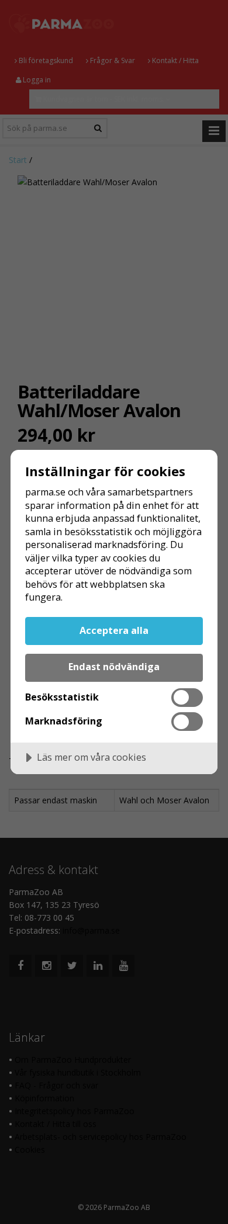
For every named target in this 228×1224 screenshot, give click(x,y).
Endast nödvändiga (114, 666)
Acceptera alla (114, 630)
